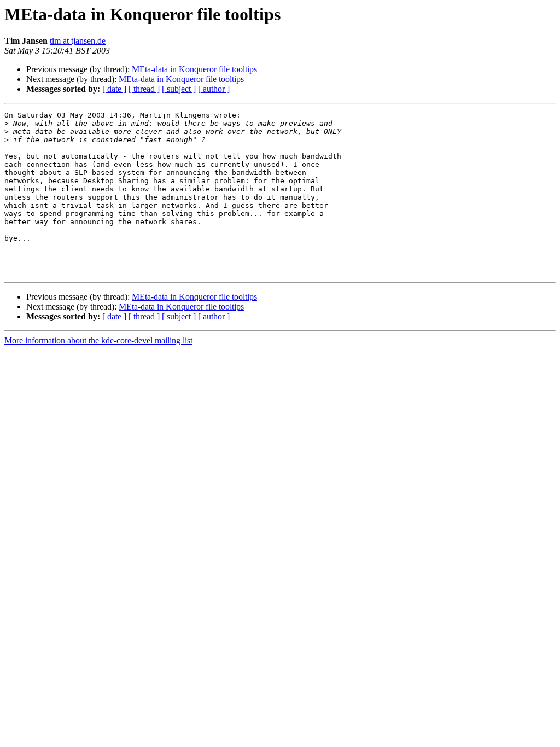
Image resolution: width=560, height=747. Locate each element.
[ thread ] (144, 89)
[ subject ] (179, 89)
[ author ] (214, 89)
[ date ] (114, 89)
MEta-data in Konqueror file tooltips (194, 69)
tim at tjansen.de (78, 40)
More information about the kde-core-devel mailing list (98, 340)
